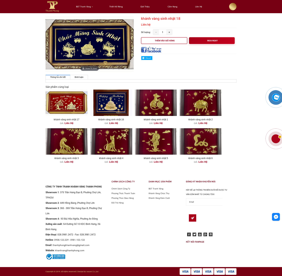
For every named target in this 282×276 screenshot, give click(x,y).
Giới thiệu (145, 7)
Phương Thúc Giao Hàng (122, 198)
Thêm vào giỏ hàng (165, 40)
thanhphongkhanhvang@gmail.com (71, 245)
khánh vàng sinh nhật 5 (156, 158)
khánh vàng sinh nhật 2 (200, 119)
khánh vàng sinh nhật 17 (66, 119)
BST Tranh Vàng (83, 7)
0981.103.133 (77, 239)
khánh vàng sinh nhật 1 (156, 119)
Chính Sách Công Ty (120, 188)
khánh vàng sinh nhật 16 (111, 119)
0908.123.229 (61, 239)
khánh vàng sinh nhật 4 (111, 158)
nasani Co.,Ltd (92, 271)
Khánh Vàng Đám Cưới (159, 198)
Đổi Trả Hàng (117, 202)
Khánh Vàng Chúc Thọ (159, 193)
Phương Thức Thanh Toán (123, 193)
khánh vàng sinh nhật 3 (66, 158)
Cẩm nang (172, 7)
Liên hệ (198, 7)
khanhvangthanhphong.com (69, 250)
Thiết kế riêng (116, 7)
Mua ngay (212, 40)
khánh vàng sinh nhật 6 (200, 158)
